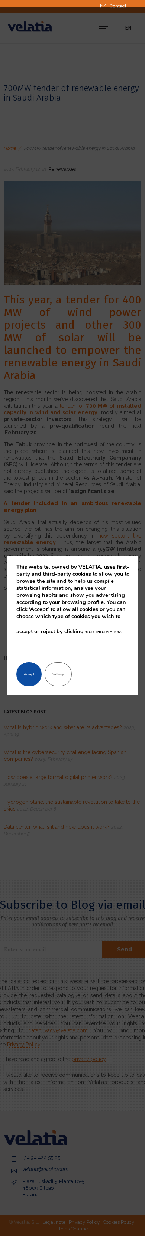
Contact (118, 6)
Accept (29, 674)
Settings (58, 674)
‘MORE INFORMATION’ (103, 632)
